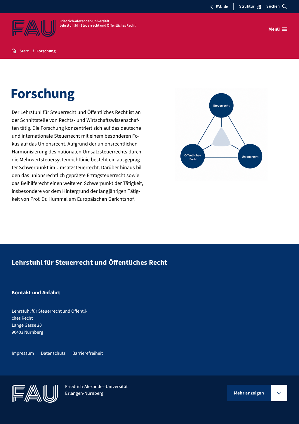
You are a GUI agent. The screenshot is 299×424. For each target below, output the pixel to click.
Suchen (273, 6)
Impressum (23, 353)
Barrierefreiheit (87, 353)
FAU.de (222, 7)
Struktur (246, 6)
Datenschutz (53, 353)
